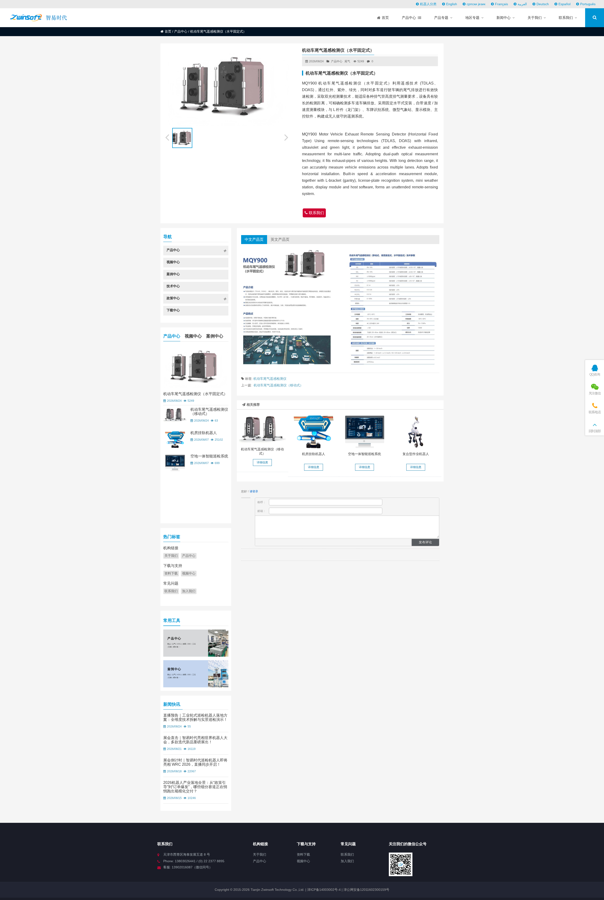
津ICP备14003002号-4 (323, 890)
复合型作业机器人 (416, 454)
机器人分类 (428, 4)
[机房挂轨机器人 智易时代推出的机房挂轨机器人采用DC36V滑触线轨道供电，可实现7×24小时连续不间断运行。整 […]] (313, 431)
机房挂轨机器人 (313, 454)
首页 (168, 31)
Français (501, 4)
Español (564, 4)
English (451, 4)
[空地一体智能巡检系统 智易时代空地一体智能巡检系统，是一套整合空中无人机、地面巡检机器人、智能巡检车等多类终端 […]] (364, 431)
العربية (522, 4)
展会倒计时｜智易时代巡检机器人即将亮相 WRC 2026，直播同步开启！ (195, 762)
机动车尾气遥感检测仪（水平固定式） (195, 394)
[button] (287, 136)
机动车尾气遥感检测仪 (269, 378)
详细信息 (262, 462)
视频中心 (193, 336)
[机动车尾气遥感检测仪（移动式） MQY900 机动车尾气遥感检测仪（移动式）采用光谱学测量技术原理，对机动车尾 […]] (262, 429)
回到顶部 (595, 431)
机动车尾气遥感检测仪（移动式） (278, 385)
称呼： (262, 502)
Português (588, 4)
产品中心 (180, 31)
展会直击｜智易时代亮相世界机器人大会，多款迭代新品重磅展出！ (195, 740)
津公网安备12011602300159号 (366, 890)
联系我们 (316, 213)
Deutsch (543, 4)
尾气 (347, 61)
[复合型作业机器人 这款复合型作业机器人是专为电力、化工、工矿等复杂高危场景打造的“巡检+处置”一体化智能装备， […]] (415, 431)
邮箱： (262, 511)
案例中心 (214, 336)
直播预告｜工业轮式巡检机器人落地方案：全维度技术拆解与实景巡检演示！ (195, 717)
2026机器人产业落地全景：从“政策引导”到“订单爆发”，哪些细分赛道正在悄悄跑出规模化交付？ (195, 787)
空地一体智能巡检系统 (364, 454)
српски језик (476, 4)
